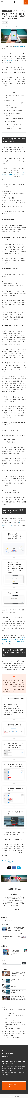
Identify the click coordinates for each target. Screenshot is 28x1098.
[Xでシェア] (9, 867)
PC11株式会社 (16, 1096)
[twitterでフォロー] (12, 909)
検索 (3, 960)
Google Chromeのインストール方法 (14, 121)
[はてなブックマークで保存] (19, 867)
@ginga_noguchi (19, 46)
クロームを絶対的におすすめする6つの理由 (14, 96)
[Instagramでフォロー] (16, 878)
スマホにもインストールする (14, 128)
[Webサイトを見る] (9, 909)
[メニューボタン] (2, 2)
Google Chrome (6, 920)
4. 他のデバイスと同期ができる (14, 110)
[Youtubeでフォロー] (19, 878)
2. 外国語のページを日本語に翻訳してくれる (15, 104)
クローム (8, 60)
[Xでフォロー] (12, 878)
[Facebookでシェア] (14, 867)
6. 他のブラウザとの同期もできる (14, 118)
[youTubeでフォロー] (18, 909)
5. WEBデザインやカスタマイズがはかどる (15, 114)
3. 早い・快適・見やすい (12, 107)
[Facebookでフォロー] (8, 878)
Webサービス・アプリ (19, 10)
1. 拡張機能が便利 (10, 100)
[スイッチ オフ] (22, 2)
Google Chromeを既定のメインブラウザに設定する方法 (14, 125)
